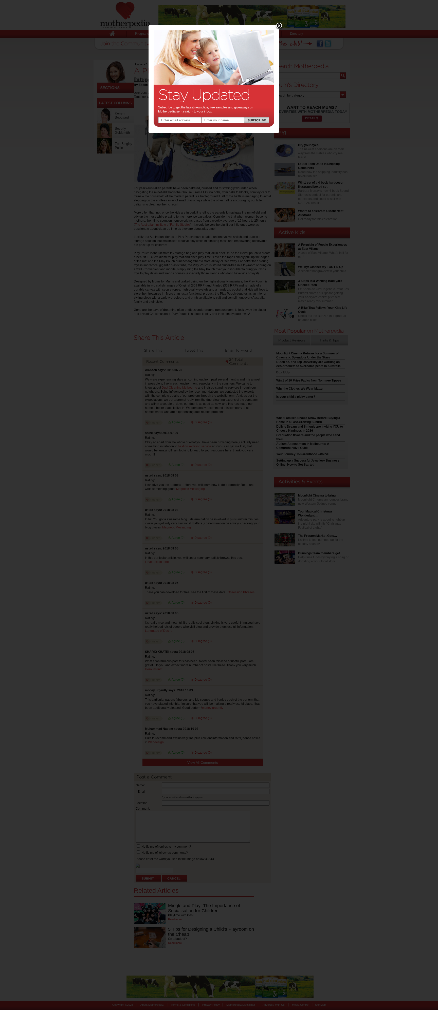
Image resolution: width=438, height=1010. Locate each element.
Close (279, 26)
